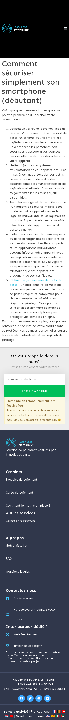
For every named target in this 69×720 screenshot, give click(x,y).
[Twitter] (30, 698)
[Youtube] (38, 698)
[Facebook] (21, 698)
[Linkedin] (47, 698)
